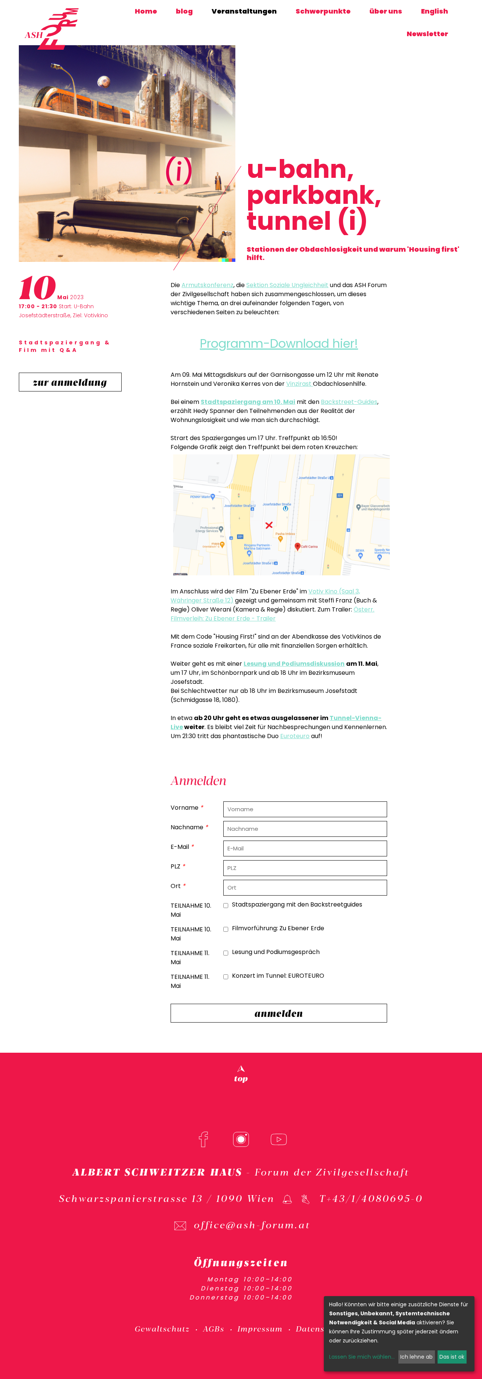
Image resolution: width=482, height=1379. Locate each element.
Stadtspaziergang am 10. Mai (248, 401)
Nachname (189, 827)
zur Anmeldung (70, 382)
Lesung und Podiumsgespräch (276, 952)
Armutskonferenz (207, 285)
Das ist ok (451, 1357)
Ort (178, 886)
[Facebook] (203, 1139)
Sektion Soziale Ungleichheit (287, 285)
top (241, 1077)
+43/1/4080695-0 (374, 1198)
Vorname (187, 807)
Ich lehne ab (416, 1357)
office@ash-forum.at (252, 1224)
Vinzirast (299, 383)
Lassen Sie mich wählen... (362, 1357)
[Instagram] (241, 1139)
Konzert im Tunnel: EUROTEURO (278, 975)
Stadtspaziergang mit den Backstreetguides (297, 904)
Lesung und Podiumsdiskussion (294, 663)
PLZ (178, 866)
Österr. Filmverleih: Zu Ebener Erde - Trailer (272, 614)
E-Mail (182, 846)
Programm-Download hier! (279, 343)
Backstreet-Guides (349, 401)
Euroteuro (295, 736)
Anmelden (279, 1013)
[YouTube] (278, 1139)
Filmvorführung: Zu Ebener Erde (278, 928)
